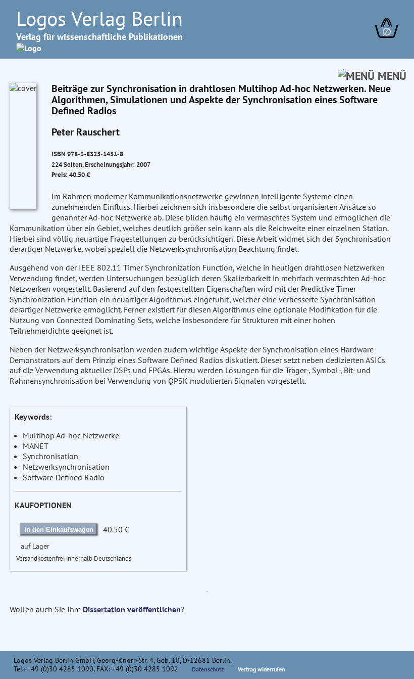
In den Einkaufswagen (58, 529)
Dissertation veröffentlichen (132, 609)
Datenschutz (208, 669)
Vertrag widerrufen (261, 669)
